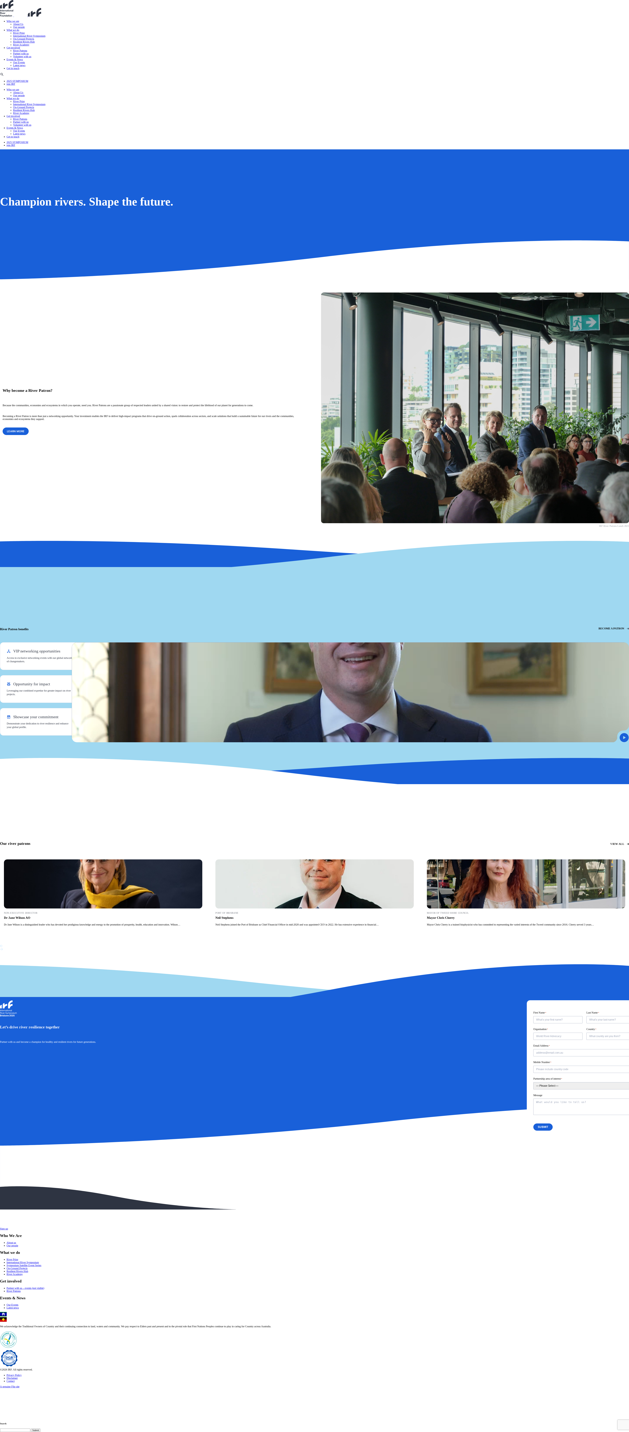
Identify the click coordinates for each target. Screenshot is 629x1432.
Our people (19, 27)
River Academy (21, 44)
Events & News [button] (15, 59)
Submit (543, 1127)
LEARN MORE (15, 431)
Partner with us (21, 53)
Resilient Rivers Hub (24, 41)
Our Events (19, 62)
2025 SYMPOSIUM (17, 81)
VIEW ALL (617, 844)
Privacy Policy (14, 1375)
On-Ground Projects (23, 38)
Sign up (4, 1228)
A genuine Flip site (9, 1386)
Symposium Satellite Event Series (24, 1265)
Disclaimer (12, 1378)
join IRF (11, 84)
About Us (18, 24)
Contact (11, 1381)
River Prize (19, 33)
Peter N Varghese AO (18, 917)
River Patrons (20, 50)
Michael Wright (226, 917)
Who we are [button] (13, 21)
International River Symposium (29, 36)
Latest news (19, 65)
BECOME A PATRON (611, 628)
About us (11, 1242)
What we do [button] (13, 30)
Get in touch (13, 68)
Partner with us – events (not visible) (25, 1288)
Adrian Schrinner (439, 917)
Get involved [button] (13, 47)
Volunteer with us (22, 56)
